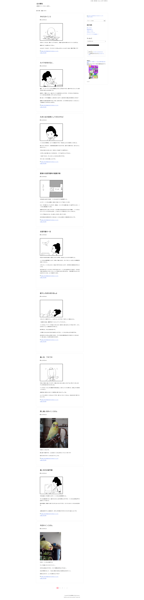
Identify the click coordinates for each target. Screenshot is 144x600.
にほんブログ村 (43, 53)
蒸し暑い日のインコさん (48, 411)
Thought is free (78, 597)
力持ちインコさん (90, 31)
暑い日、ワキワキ (46, 357)
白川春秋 (38, 10)
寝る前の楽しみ (89, 29)
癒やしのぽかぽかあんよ (48, 293)
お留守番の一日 (45, 232)
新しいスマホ (89, 27)
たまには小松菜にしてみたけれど (52, 117)
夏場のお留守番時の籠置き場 (50, 173)
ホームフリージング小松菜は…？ (92, 34)
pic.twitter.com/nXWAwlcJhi (98, 51)
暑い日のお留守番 (46, 470)
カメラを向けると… (47, 63)
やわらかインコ (45, 17)
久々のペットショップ (91, 32)
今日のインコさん (46, 525)
